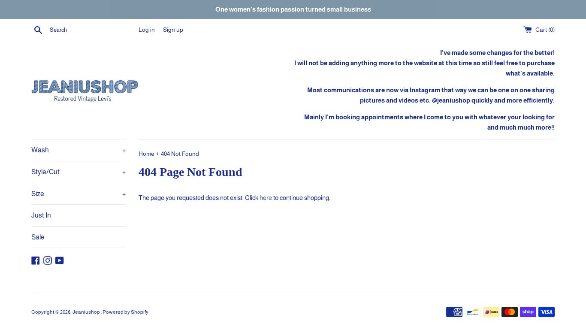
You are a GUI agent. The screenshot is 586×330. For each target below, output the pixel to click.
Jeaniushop (86, 312)
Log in (147, 30)
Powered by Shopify (125, 312)
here (266, 197)
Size (78, 193)
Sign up (173, 30)
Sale (38, 237)
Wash (78, 150)
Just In (41, 215)
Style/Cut (78, 172)
